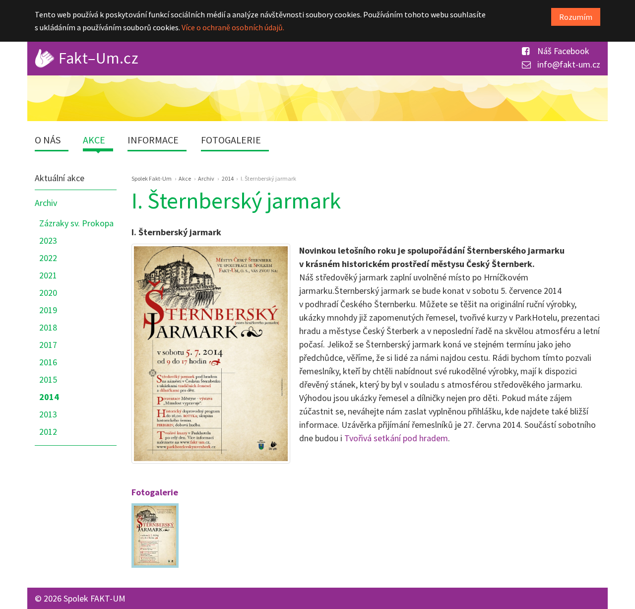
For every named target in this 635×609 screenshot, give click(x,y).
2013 (48, 414)
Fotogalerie (231, 140)
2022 (48, 258)
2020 (48, 292)
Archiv (46, 202)
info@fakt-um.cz (567, 64)
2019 (48, 310)
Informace (153, 140)
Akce (94, 140)
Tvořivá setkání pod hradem (396, 438)
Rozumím (575, 17)
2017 (48, 344)
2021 (48, 275)
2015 (48, 379)
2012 (48, 431)
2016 (48, 362)
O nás (48, 140)
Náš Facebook (562, 51)
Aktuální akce (59, 178)
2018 (48, 327)
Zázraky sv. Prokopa (76, 223)
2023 (48, 240)
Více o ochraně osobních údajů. (233, 27)
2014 (49, 397)
